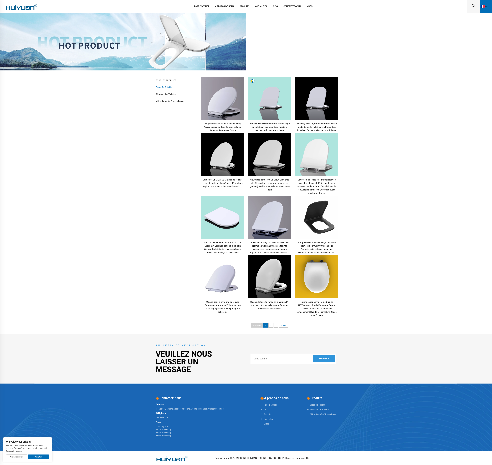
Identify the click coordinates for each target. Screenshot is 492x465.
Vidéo (309, 6)
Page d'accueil (201, 6)
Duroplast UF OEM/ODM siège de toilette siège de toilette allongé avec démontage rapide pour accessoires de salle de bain (223, 183)
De (265, 409)
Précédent (257, 325)
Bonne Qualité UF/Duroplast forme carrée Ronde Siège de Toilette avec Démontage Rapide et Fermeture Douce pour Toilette (317, 127)
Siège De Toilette (164, 87)
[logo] (21, 6)
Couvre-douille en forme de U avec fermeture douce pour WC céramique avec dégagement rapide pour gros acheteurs (223, 307)
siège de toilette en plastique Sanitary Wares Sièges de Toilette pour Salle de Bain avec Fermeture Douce (222, 127)
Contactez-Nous (292, 6)
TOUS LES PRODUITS (166, 80)
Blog (275, 6)
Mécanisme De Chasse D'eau (169, 101)
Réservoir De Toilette (166, 94)
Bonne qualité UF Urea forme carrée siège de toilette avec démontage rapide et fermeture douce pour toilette (270, 127)
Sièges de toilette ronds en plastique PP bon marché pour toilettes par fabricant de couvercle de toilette (269, 305)
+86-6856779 (162, 417)
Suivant (283, 325)
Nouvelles (268, 419)
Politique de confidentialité (295, 458)
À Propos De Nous (224, 6)
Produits (244, 6)
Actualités (261, 6)
